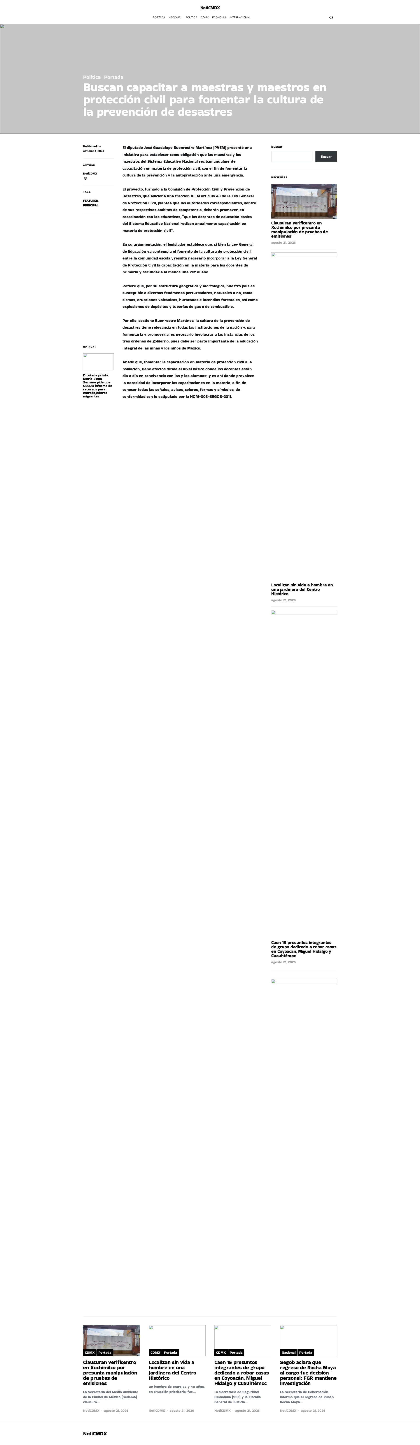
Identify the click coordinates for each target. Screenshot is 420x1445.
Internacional (240, 17)
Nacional (175, 17)
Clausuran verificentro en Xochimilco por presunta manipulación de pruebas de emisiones (299, 229)
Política (191, 17)
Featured (90, 200)
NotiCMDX (210, 8)
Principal (90, 205)
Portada (159, 17)
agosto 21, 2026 (283, 242)
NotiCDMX (90, 173)
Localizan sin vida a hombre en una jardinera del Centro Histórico (302, 589)
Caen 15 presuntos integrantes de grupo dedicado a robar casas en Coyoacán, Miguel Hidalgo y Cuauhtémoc (303, 949)
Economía (219, 17)
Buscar (276, 146)
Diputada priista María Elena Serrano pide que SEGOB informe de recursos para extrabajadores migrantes (97, 386)
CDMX (205, 17)
